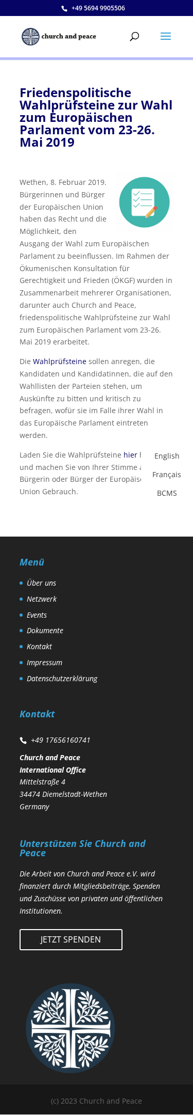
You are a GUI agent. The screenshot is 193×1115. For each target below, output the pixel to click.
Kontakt (39, 646)
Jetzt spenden (71, 939)
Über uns (41, 583)
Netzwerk (42, 599)
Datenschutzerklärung (62, 678)
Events (37, 615)
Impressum (44, 662)
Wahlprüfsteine (61, 361)
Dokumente (45, 630)
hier (131, 455)
